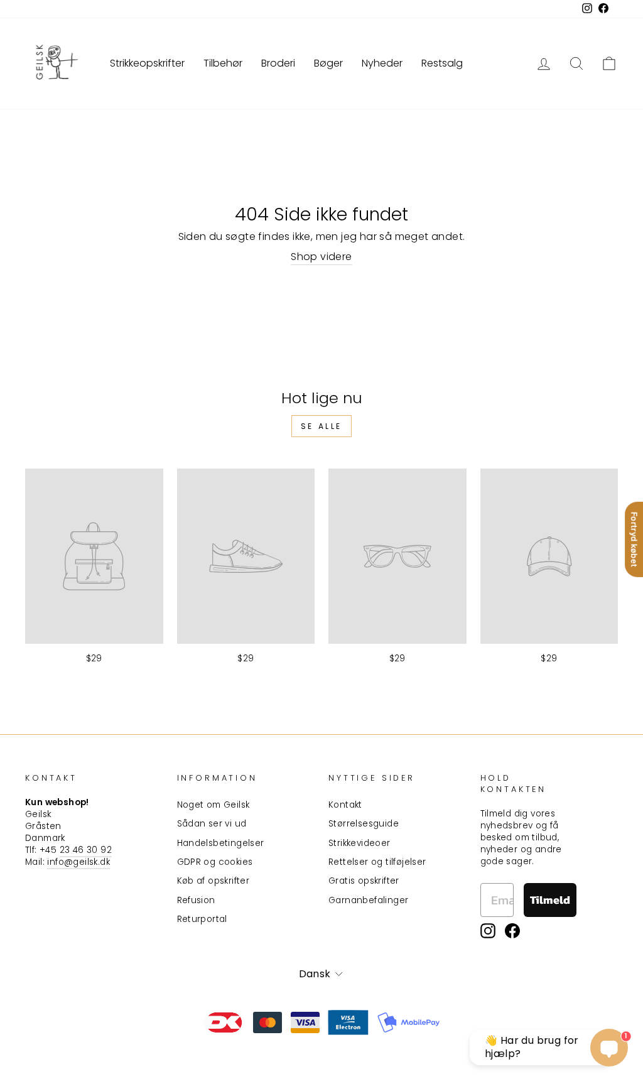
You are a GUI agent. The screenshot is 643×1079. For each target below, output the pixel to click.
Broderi (278, 63)
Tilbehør (222, 63)
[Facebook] (512, 930)
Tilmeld (550, 899)
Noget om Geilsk (213, 805)
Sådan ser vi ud (212, 824)
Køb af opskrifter (213, 881)
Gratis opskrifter (363, 881)
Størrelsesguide (363, 824)
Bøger (328, 63)
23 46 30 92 (86, 850)
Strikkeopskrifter (147, 63)
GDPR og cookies (215, 862)
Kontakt (345, 805)
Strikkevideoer (359, 843)
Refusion (196, 900)
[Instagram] (487, 930)
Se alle (321, 426)
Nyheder (382, 63)
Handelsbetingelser (220, 843)
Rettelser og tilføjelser (377, 862)
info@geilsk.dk (78, 862)
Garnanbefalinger (368, 900)
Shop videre (321, 257)
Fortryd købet (634, 539)
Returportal (202, 919)
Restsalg (442, 63)
